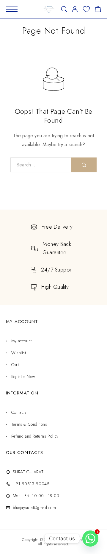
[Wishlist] (86, 10)
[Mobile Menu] (12, 9)
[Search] (64, 9)
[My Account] (75, 9)
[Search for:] (41, 164)
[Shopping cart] (98, 10)
